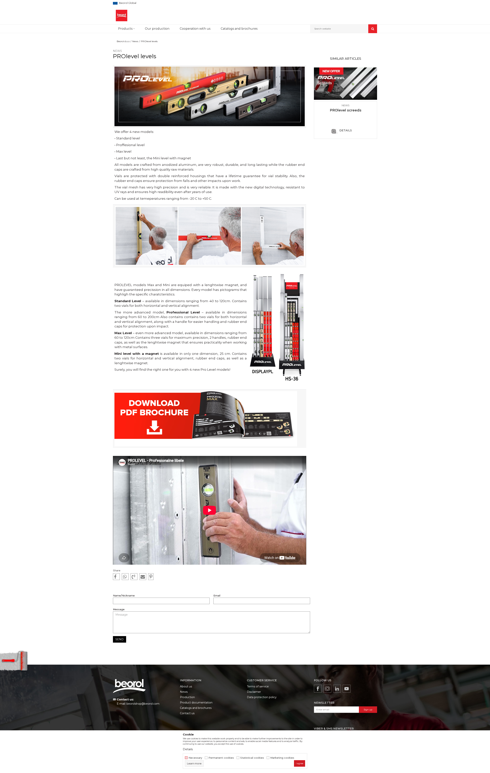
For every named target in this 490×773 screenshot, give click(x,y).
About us (186, 686)
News (135, 41)
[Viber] (134, 576)
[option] (345, 102)
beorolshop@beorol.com (143, 703)
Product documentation (196, 702)
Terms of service (258, 686)
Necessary (195, 757)
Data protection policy (262, 697)
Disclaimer (254, 692)
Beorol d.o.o (123, 41)
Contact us (187, 713)
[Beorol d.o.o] (121, 15)
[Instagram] (327, 688)
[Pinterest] (150, 576)
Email (216, 595)
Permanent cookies (221, 757)
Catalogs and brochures (196, 708)
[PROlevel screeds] (345, 83)
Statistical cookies (252, 757)
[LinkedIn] (337, 688)
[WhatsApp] (125, 576)
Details (345, 130)
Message (119, 609)
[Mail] (142, 576)
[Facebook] (116, 576)
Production (187, 697)
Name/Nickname (124, 595)
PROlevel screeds (345, 110)
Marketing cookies (282, 757)
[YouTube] (346, 688)
